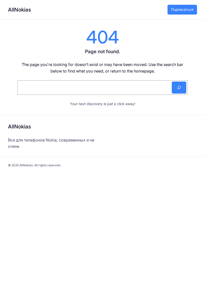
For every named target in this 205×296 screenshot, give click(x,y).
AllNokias (19, 10)
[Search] (179, 88)
